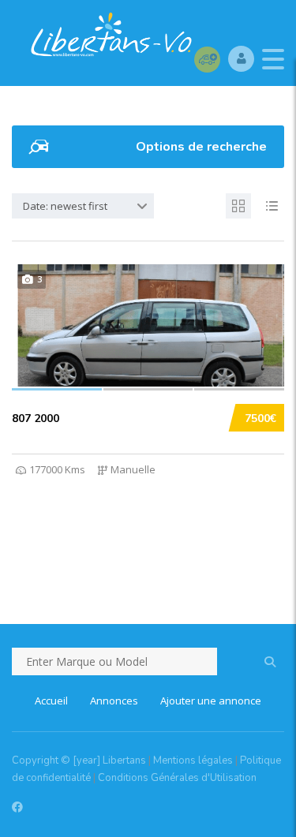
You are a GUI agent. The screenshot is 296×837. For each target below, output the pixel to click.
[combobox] (83, 206)
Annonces (114, 700)
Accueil (51, 700)
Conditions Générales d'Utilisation (177, 778)
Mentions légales (193, 760)
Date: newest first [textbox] (65, 206)
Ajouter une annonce (210, 700)
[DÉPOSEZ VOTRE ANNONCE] (207, 59)
